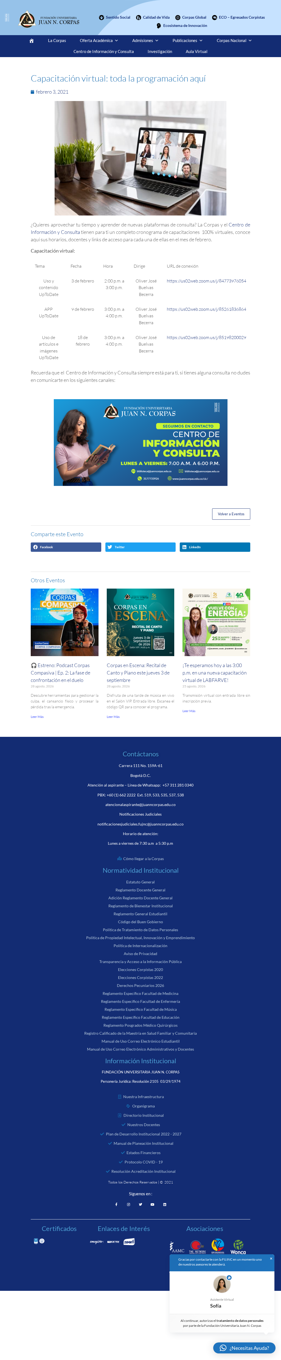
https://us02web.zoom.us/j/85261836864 (206, 309)
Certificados (59, 1228)
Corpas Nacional (231, 40)
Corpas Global (194, 17)
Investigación (160, 51)
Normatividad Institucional (141, 870)
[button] (66, 547)
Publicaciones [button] (185, 40)
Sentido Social (118, 17)
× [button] (271, 1258)
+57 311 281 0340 (177, 785)
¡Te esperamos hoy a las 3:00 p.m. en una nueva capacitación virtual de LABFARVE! (214, 672)
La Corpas (57, 40)
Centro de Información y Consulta (104, 51)
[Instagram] (128, 1204)
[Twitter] (140, 1204)
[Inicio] (31, 40)
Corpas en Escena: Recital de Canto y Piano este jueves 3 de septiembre (138, 672)
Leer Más (37, 717)
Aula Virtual (196, 51)
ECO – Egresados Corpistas (242, 17)
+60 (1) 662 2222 (121, 795)
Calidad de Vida (156, 17)
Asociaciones (204, 1228)
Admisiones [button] (142, 40)
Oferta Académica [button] (96, 40)
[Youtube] (152, 1204)
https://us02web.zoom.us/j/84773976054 (206, 281)
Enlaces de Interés (124, 1228)
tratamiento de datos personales (240, 1321)
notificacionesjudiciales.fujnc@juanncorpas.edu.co (140, 824)
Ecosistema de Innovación (185, 25)
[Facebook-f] (116, 1204)
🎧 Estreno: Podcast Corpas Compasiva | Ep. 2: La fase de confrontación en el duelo (60, 672)
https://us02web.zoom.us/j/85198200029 (206, 337)
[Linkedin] (164, 1204)
